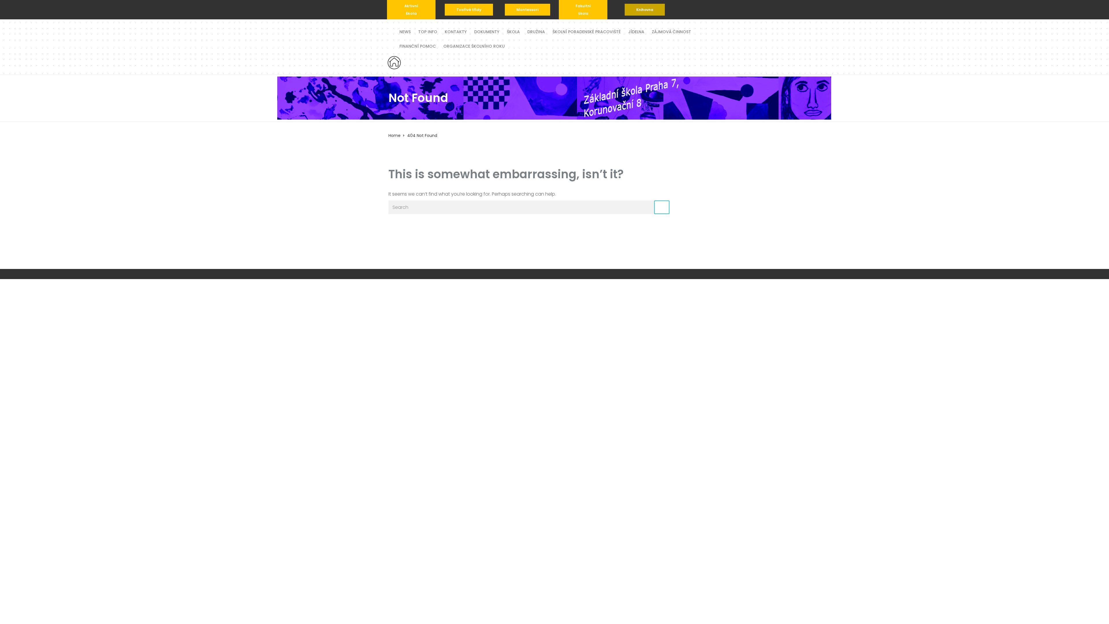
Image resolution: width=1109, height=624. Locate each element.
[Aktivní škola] (411, 9)
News (405, 31)
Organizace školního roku (474, 45)
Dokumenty (486, 31)
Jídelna (636, 31)
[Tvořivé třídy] (469, 10)
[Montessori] (527, 10)
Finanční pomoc (417, 45)
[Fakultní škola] (583, 9)
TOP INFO (427, 31)
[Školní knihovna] (645, 10)
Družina (536, 31)
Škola (513, 31)
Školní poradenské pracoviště (586, 31)
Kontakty (456, 31)
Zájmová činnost (671, 31)
